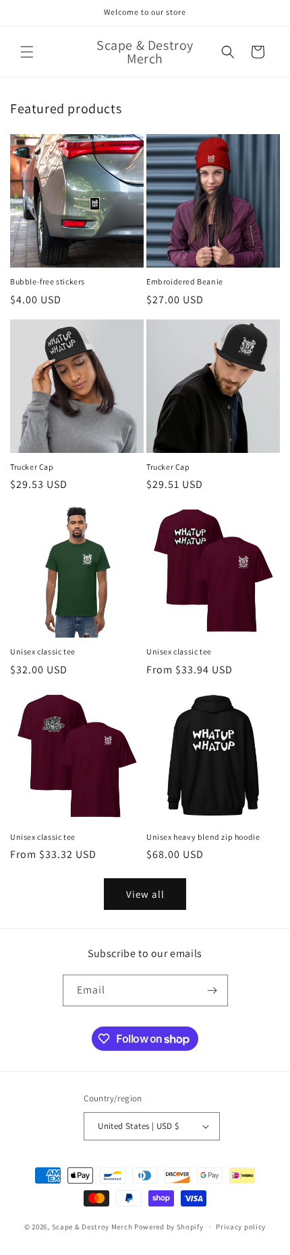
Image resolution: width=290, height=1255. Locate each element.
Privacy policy (241, 1226)
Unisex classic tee (43, 651)
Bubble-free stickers (47, 281)
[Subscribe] (212, 990)
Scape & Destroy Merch (92, 1226)
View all (145, 894)
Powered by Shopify (169, 1226)
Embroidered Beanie (184, 281)
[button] (27, 52)
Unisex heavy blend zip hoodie (203, 837)
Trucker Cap (32, 467)
